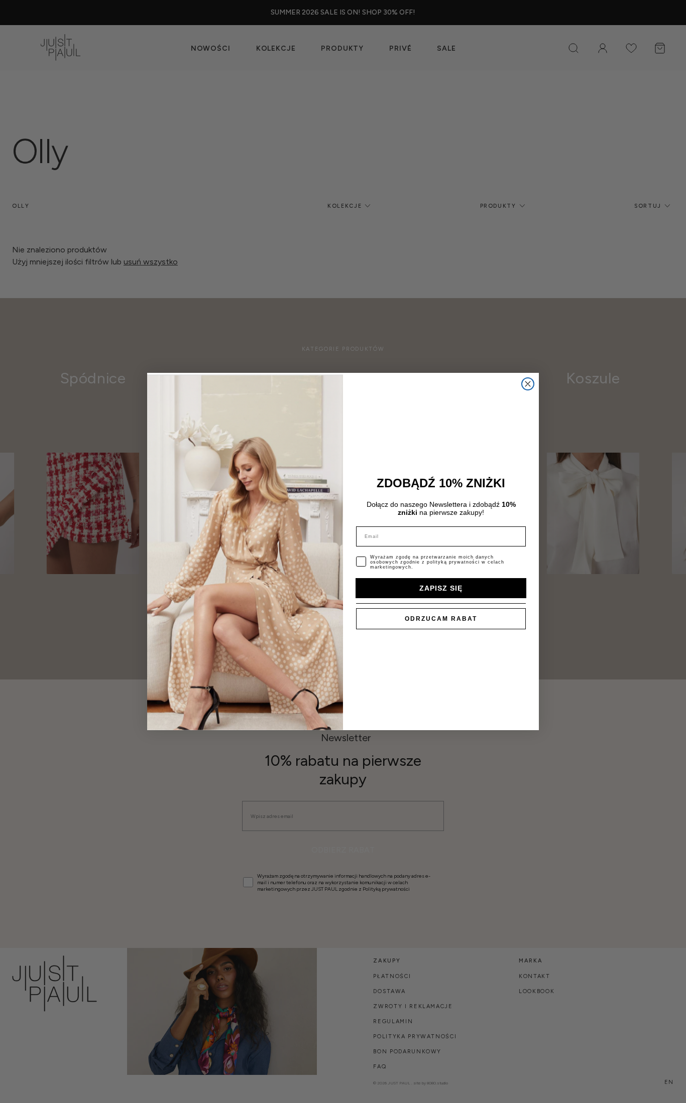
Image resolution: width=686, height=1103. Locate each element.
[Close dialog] (528, 384)
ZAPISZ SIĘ (441, 588)
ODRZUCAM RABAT (441, 618)
